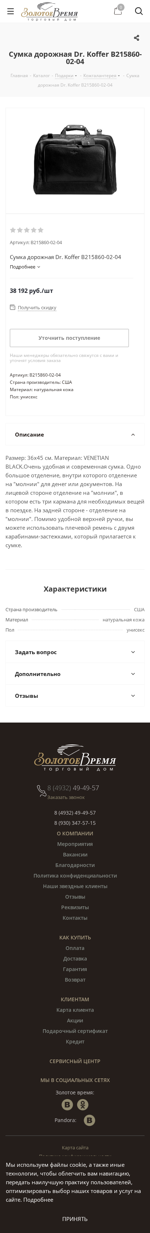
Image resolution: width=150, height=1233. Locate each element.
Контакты (75, 917)
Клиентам (75, 999)
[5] (41, 230)
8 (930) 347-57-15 (75, 822)
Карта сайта (75, 1147)
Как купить (75, 937)
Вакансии (75, 854)
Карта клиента (75, 1009)
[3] (27, 230)
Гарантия (75, 969)
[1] (13, 230)
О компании (75, 833)
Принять (75, 1218)
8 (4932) (73, 787)
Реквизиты (75, 907)
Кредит (75, 1041)
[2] (20, 230)
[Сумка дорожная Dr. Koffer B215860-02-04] (75, 160)
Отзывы (75, 896)
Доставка (75, 958)
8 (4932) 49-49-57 (75, 812)
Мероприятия (75, 843)
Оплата (75, 947)
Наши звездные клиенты (75, 886)
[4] (34, 230)
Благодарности (75, 865)
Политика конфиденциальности (75, 875)
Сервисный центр (75, 1061)
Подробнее (38, 1199)
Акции (75, 1020)
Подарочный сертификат (75, 1030)
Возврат (75, 979)
